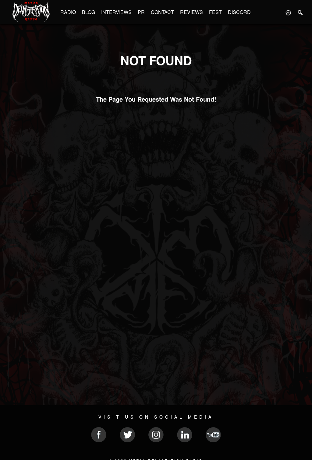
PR (141, 12)
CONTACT (162, 12)
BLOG (88, 12)
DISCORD (239, 12)
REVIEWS (191, 12)
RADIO (68, 12)
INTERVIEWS (116, 12)
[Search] (300, 12)
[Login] (288, 12)
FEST (215, 12)
